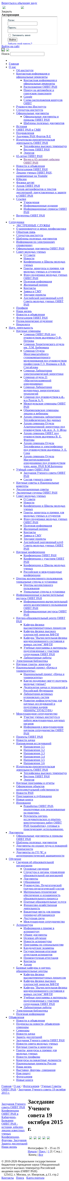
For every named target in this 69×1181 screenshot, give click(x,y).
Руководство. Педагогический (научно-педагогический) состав (44, 887)
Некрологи (23, 324)
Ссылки (21, 199)
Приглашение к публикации (34, 796)
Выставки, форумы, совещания (35, 1070)
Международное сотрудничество (36, 713)
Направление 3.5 (34, 759)
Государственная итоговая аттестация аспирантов (40, 953)
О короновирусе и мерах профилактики (41, 228)
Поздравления (25, 133)
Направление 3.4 (34, 756)
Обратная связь (25, 232)
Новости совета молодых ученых (37, 1043)
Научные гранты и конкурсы (34, 1046)
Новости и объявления (30, 166)
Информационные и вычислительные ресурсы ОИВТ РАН (40, 596)
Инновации (23, 802)
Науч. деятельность (21, 327)
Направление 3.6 (34, 763)
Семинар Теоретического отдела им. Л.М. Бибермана (44, 346)
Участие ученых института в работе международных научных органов (44, 720)
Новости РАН (24, 792)
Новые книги (24, 799)
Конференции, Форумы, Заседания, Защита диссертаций (14, 1140)
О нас (12, 67)
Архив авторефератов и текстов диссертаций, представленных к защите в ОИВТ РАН (41, 192)
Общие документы (35, 934)
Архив (28, 964)
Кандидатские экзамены (39, 947)
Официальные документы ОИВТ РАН (40, 248)
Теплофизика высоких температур (45, 146)
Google (28, 96)
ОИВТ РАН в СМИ (28, 129)
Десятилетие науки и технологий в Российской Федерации (46, 689)
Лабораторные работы (38, 657)
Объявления (16, 1017)
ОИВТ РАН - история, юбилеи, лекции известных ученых (13, 1128)
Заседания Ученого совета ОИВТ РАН (40, 1040)
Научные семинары (28, 331)
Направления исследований (33, 743)
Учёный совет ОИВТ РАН (32, 469)
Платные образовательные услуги (45, 901)
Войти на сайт (10, 46)
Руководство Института (31, 106)
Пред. (42, 1151)
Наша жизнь (24, 311)
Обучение (15, 858)
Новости (29, 258)
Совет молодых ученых (31, 251)
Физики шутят (25, 182)
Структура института (29, 109)
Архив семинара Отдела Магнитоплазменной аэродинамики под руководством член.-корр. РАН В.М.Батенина (44, 461)
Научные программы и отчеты (35, 783)
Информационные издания (41, 205)
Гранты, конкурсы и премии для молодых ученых (36, 1052)
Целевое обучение (35, 938)
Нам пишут (23, 1073)
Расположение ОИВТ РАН (40, 86)
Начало (32, 1151)
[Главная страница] (22, 7)
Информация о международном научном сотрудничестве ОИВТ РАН (44, 730)
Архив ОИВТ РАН (28, 185)
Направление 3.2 (34, 750)
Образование (32, 882)
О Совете (29, 255)
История (21, 126)
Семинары (22, 1030)
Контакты (30, 288)
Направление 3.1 (34, 746)
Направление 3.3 (34, 753)
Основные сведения (36, 868)
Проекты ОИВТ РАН (29, 736)
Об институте (24, 70)
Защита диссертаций (29, 1037)
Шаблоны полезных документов (44, 123)
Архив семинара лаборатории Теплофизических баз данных (42, 418)
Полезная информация (38, 281)
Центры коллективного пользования (38, 586)
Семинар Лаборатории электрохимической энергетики (43, 372)
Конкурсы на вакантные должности (38, 1060)
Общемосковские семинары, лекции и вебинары (41, 412)
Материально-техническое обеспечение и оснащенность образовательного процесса (42, 895)
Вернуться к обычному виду (19, 3)
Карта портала (35, 1177)
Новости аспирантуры (38, 941)
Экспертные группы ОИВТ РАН (36, 492)
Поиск (20, 1177)
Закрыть (6, 11)
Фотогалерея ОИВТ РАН (32, 169)
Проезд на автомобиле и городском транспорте (39, 92)
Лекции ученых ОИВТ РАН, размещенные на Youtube (34, 174)
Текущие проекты (35, 294)
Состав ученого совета (38, 479)
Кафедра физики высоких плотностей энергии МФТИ (41, 633)
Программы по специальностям (43, 944)
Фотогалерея (24, 1076)
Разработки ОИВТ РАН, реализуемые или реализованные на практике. (44, 809)
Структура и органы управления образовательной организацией (44, 873)
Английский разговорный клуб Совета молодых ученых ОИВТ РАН (43, 301)
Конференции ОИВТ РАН (40, 555)
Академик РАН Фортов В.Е (33, 136)
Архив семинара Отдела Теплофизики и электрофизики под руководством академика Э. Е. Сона (45, 448)
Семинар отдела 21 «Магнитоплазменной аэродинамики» (37, 380)
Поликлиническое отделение (34, 321)
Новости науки (25, 740)
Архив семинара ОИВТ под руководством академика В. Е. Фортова (43, 436)
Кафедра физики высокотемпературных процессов (45, 626)
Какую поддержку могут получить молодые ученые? (45, 682)
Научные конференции (30, 552)
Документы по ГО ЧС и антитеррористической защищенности (40, 854)
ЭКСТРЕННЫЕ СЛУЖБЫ (33, 225)
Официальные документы (32, 113)
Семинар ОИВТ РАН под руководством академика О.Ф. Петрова (43, 337)
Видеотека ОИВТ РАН (30, 215)
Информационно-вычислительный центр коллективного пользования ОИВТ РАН (46, 605)
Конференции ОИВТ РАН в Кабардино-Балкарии (10, 1115)
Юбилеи (21, 179)
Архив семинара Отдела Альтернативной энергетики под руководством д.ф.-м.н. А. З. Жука (45, 426)
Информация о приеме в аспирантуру (39, 930)
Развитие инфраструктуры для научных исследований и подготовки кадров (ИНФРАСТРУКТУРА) (43, 705)
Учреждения (31, 202)
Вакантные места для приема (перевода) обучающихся (42, 913)
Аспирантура (24, 924)
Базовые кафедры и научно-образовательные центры (33, 969)
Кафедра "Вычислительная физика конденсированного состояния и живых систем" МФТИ (45, 641)
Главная (14, 63)
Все (40, 1154)
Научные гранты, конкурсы (33, 664)
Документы (16, 832)
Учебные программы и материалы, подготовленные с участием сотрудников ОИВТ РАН (45, 651)
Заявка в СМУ (32, 291)
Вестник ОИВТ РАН (37, 149)
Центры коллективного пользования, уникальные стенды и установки (39, 580)
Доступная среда (34, 918)
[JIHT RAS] (7, 50)
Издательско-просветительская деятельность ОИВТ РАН (35, 141)
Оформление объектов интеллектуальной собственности (37, 788)
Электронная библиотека (32, 660)
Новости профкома (28, 1056)
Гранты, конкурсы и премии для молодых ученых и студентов (44, 270)
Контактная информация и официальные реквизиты (33, 75)
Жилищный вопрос (36, 284)
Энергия (29, 152)
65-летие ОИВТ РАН (29, 156)
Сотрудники (16, 222)
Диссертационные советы (32, 489)
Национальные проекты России (36, 1063)
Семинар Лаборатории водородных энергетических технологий (42, 390)
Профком (22, 307)
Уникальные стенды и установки (44, 591)
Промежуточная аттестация (41, 957)
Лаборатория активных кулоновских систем (38, 695)
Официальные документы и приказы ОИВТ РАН (41, 118)
